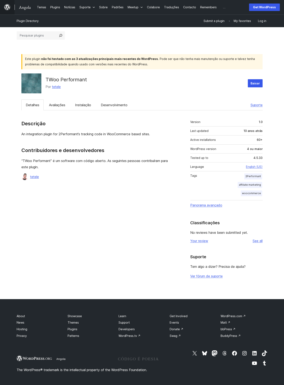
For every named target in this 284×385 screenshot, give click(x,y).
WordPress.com (233, 316)
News (20, 322)
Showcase (75, 316)
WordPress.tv (130, 335)
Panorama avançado (206, 205)
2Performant (253, 176)
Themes (73, 322)
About (21, 316)
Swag (175, 335)
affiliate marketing (250, 184)
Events (174, 322)
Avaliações (57, 105)
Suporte (257, 105)
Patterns (73, 335)
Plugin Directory (28, 21)
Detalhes (32, 105)
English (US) (254, 166)
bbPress (228, 329)
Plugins (72, 329)
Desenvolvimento (114, 105)
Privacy (22, 335)
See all (258, 241)
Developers (127, 329)
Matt (225, 322)
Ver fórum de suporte (206, 276)
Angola (60, 359)
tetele (56, 87)
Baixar (255, 83)
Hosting (22, 329)
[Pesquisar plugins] (61, 35)
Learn (122, 316)
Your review (199, 241)
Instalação (83, 105)
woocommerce (251, 193)
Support (124, 322)
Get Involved (179, 316)
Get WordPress (264, 7)
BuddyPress (231, 335)
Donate (176, 329)
